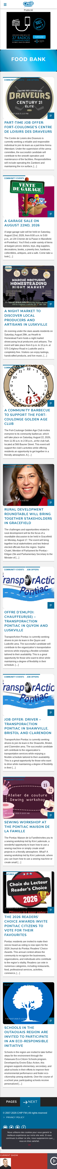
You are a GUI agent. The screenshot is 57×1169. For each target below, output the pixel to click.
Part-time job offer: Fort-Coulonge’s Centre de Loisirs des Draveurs (28, 127)
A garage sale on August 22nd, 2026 (22, 223)
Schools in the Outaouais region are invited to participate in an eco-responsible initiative (26, 1036)
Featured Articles (14, 467)
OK (29, 1145)
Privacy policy (15, 1117)
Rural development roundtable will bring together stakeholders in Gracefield (28, 516)
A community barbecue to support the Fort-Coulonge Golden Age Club (27, 417)
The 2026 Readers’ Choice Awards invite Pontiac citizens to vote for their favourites (26, 926)
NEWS (30, 467)
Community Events (14, 80)
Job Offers (33, 80)
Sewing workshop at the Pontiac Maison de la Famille (27, 827)
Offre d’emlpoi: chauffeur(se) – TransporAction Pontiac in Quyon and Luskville (26, 621)
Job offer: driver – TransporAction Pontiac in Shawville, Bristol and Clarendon (28, 726)
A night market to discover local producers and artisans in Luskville (26, 318)
